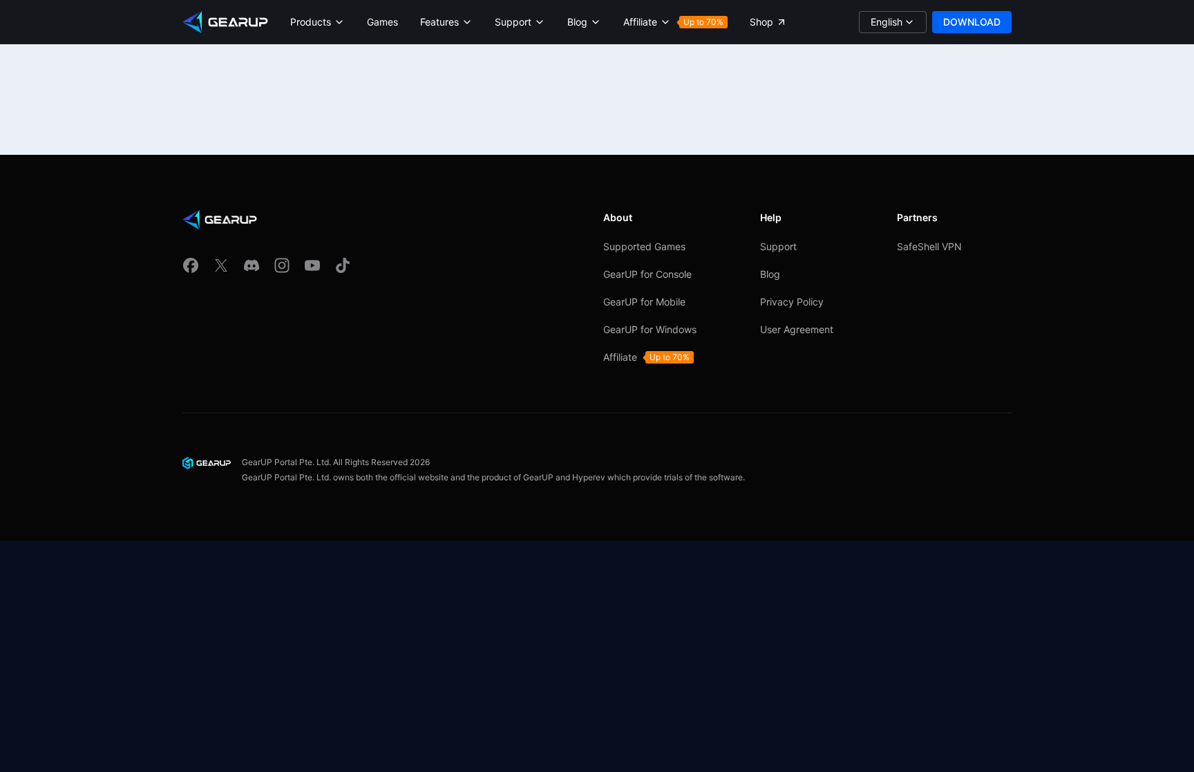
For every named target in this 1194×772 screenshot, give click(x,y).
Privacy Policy (792, 302)
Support (778, 246)
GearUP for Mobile (644, 302)
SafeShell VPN (929, 246)
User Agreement (796, 329)
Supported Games (644, 246)
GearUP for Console (647, 274)
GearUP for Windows (649, 329)
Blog (770, 274)
